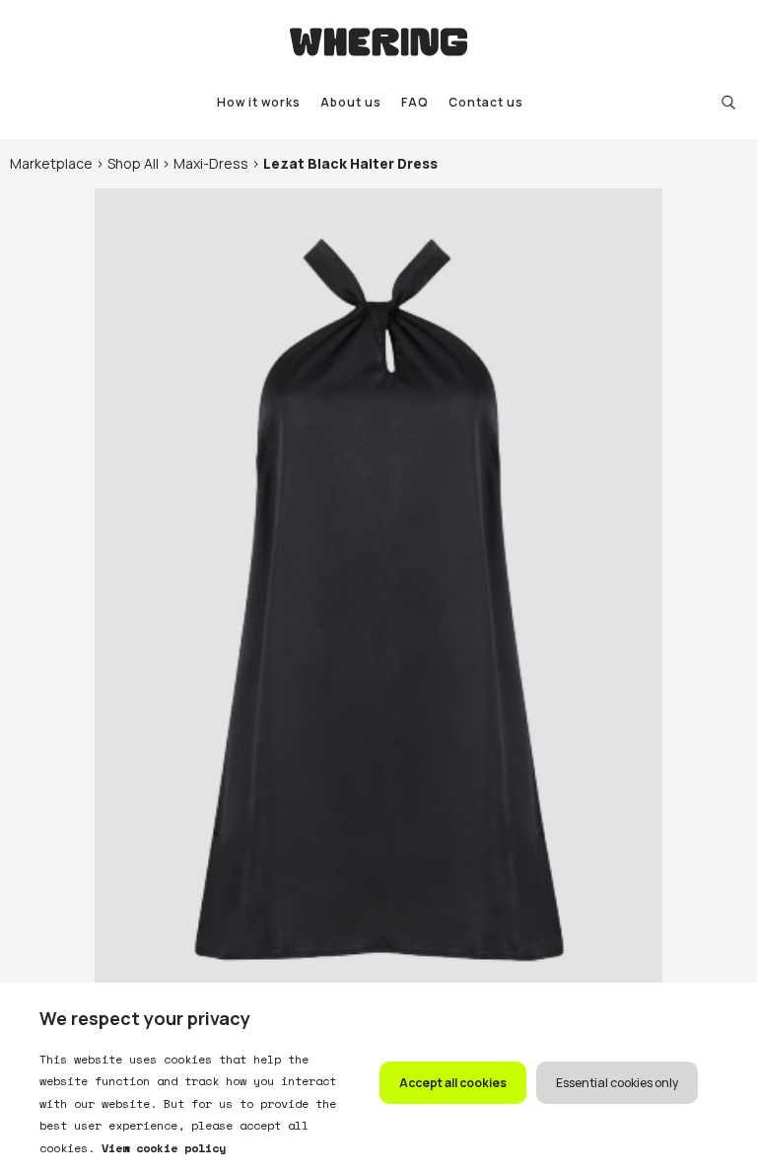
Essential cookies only (617, 1082)
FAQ (415, 102)
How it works (259, 102)
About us (350, 102)
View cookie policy (160, 1147)
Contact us (485, 102)
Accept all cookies (453, 1082)
